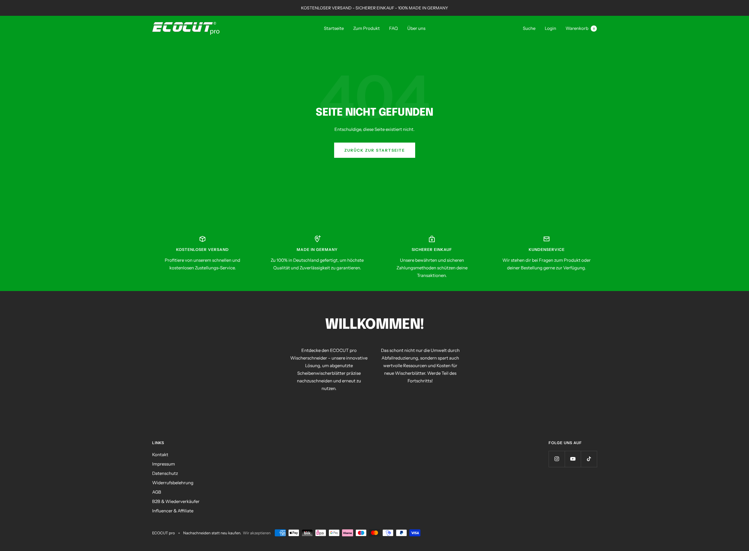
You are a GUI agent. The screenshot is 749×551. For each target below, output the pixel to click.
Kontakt (160, 454)
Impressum (163, 464)
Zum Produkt (366, 28)
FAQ (393, 28)
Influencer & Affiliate (172, 511)
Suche (529, 28)
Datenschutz (165, 473)
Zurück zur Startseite (374, 150)
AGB (156, 492)
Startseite (334, 28)
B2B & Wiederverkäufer (176, 501)
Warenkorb (580, 28)
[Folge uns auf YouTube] (573, 459)
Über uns (416, 28)
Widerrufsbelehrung (172, 482)
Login (550, 28)
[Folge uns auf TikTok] (589, 459)
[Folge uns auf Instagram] (557, 459)
